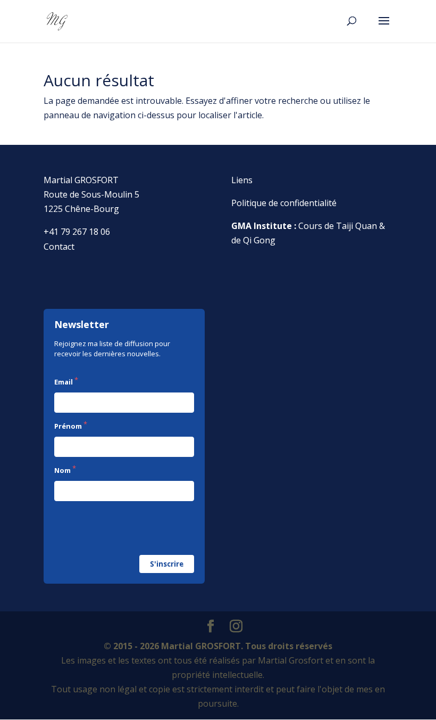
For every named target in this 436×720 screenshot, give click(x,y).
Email (63, 382)
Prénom (68, 426)
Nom (62, 470)
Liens (242, 180)
